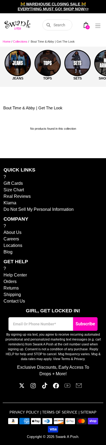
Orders (10, 281)
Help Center (15, 275)
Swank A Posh (66, 437)
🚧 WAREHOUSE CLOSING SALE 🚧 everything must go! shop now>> (53, 6)
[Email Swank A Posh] (79, 387)
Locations (13, 245)
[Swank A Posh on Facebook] (56, 387)
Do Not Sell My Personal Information (39, 209)
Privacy (79, 359)
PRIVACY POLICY (25, 412)
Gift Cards (13, 183)
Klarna (10, 203)
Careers (11, 239)
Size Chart (14, 189)
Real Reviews (17, 196)
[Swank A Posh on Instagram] (33, 387)
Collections (20, 41)
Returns (11, 288)
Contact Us (14, 301)
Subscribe (85, 323)
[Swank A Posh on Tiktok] (45, 387)
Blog (8, 252)
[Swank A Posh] (17, 25)
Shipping (12, 294)
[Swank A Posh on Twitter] (22, 387)
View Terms (61, 359)
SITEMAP (88, 412)
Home (7, 41)
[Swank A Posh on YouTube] (67, 387)
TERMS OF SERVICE (60, 412)
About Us (12, 232)
